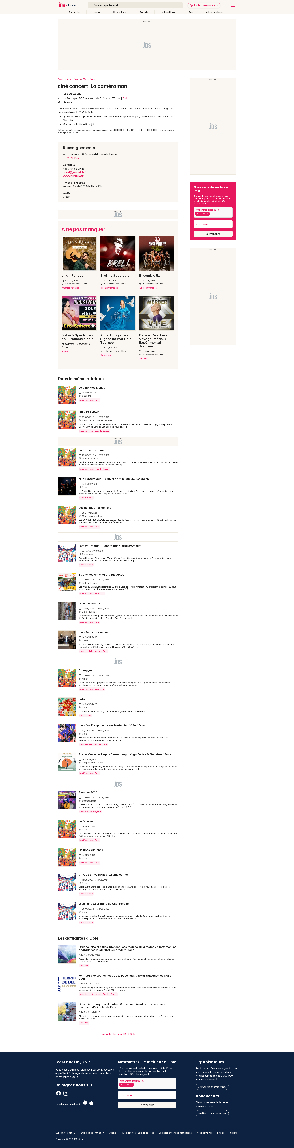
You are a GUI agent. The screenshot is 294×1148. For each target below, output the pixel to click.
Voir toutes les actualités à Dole (118, 1034)
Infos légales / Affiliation (92, 1132)
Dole (72, 5)
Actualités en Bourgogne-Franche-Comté (98, 994)
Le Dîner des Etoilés (92, 387)
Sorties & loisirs (168, 12)
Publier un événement (205, 5)
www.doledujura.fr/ (73, 175)
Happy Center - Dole (92, 762)
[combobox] (213, 212)
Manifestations (90, 79)
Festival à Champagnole (90, 811)
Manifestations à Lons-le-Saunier (94, 431)
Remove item (208, 214)
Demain (96, 12)
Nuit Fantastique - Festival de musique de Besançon (114, 478)
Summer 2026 (88, 792)
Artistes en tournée (215, 12)
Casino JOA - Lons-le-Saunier (96, 420)
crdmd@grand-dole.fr (74, 172)
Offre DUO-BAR (89, 411)
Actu (191, 12)
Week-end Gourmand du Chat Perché (104, 903)
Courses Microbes (91, 849)
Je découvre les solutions (212, 1113)
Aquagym (85, 670)
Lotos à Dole (85, 715)
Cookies (113, 1132)
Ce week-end (120, 12)
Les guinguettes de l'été (95, 507)
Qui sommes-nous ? (65, 1132)
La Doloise (86, 821)
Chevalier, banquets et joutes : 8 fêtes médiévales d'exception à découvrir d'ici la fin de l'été (122, 1005)
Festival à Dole (86, 498)
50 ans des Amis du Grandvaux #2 (102, 574)
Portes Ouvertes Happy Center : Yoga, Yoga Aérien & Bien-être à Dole (125, 754)
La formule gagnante (93, 449)
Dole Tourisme (89, 611)
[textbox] (211, 213)
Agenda (144, 12)
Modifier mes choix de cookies (138, 1132)
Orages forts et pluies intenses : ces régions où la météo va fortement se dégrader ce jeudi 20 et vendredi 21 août (127, 948)
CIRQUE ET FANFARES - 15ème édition (104, 874)
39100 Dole (72, 158)
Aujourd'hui (74, 12)
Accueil (61, 79)
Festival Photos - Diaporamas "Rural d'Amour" (110, 545)
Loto (82, 698)
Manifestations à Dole (89, 400)
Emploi (220, 1132)
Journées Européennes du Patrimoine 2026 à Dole (112, 725)
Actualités (83, 965)
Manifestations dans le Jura (91, 593)
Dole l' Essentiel (89, 603)
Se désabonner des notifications (175, 1132)
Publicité (233, 1132)
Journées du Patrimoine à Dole (93, 651)
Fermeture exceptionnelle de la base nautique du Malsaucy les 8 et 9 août (125, 977)
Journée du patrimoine (94, 632)
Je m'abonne (213, 233)
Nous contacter (204, 1132)
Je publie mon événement (212, 1086)
